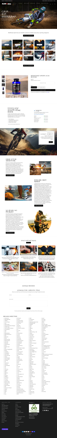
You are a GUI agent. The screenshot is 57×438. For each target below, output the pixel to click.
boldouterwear (7, 344)
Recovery (30, 256)
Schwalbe (31, 382)
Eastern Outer (7, 381)
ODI (30, 329)
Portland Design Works (34, 348)
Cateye (6, 356)
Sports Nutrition (17, 272)
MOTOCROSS (32, 3)
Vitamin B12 (8, 273)
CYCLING (20, 3)
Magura (18, 377)
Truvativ (43, 360)
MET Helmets (19, 382)
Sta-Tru (43, 323)
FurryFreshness (19, 333)
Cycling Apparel (50, 272)
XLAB (43, 387)
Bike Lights (7, 256)
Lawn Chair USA (20, 369)
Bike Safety (10, 256)
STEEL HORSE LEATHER (46, 325)
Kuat (18, 367)
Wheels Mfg (44, 382)
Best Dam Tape (7, 339)
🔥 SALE (14, 4)
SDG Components (33, 384)
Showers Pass (32, 389)
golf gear (48, 196)
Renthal (31, 366)
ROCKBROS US (32, 372)
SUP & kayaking (39, 194)
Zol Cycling (44, 391)
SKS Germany (32, 392)
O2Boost (31, 328)
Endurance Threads (8, 387)
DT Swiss (6, 379)
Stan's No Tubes (45, 324)
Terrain (34, 273)
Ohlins (31, 330)
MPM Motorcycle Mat (20, 390)
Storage (31, 273)
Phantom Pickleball (33, 343)
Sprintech (43, 320)
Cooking (28, 272)
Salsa (30, 377)
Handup (18, 344)
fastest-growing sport (49, 256)
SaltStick (31, 381)
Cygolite (6, 370)
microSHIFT (19, 385)
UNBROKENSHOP (45, 364)
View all (28, 242)
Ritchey (31, 370)
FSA (17, 331)
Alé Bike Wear (7, 326)
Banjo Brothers (7, 333)
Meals (24, 273)
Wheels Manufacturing (46, 381)
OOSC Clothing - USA (33, 331)
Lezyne (18, 370)
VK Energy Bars (12, 273)
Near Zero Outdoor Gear (34, 321)
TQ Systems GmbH (45, 355)
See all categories (28, 35)
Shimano (31, 387)
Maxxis (18, 381)
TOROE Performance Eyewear (47, 354)
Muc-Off (31, 320)
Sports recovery (33, 256)
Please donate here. (32, 417)
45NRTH (6, 320)
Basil (5, 335)
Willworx (43, 385)
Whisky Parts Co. (45, 384)
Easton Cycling (7, 382)
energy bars (6, 272)
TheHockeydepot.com (46, 348)
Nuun (30, 326)
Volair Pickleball (45, 374)
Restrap (31, 367)
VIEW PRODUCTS (10, 175)
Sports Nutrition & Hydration (19, 422)
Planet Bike (31, 345)
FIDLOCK (18, 325)
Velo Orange (44, 367)
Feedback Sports (20, 321)
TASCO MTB (44, 339)
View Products (38, 205)
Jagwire (18, 356)
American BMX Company (9, 328)
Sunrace (43, 329)
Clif (5, 361)
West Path (44, 380)
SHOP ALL (15, 3)
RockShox (31, 375)
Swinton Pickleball (45, 334)
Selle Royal (31, 386)
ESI (5, 392)
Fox (17, 329)
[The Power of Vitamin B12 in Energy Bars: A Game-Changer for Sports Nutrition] (10, 266)
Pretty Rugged (32, 350)
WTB (43, 386)
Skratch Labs (32, 391)
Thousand (44, 349)
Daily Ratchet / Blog (5, 406)
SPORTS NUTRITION (44, 3)
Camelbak (6, 351)
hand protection (51, 273)
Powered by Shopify (28, 434)
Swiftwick (43, 333)
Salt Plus (31, 380)
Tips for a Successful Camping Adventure (28, 275)
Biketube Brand (7, 340)
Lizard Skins (19, 371)
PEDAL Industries (33, 340)
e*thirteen (6, 380)
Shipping (32, 80)
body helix (6, 341)
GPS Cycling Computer (44, 273)
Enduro (6, 389)
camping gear (47, 189)
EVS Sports (19, 318)
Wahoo (43, 377)
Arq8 (5, 330)
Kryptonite (19, 364)
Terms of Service (4, 416)
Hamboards (19, 339)
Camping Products (7, 19)
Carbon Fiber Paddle (43, 256)
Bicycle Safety (41, 272)
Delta (6, 371)
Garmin (18, 335)
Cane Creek (7, 354)
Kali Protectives (19, 360)
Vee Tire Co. (44, 366)
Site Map (3, 422)
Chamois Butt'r (7, 359)
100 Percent (7, 318)
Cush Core (6, 369)
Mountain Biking (45, 274)
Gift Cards (3, 409)
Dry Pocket (6, 377)
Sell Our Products (4, 420)
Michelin (18, 384)
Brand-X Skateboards (8, 349)
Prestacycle (32, 349)
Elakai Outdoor (7, 385)
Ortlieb (31, 333)
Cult (5, 367)
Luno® (18, 375)
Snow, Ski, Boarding (18, 406)
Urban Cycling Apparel (46, 365)
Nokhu (31, 325)
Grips (48, 273)
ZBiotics (43, 389)
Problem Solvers (32, 354)
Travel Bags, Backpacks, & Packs (20, 416)
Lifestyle (53, 256)
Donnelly (6, 375)
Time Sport (44, 351)
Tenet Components (45, 341)
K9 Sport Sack (19, 359)
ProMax (31, 355)
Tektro (43, 340)
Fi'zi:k (18, 324)
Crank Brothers (7, 365)
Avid (5, 331)
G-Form (18, 334)
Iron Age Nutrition (20, 354)
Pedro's (31, 341)
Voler (43, 375)
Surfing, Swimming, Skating (19, 412)
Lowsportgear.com (20, 374)
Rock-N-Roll (32, 371)
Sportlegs (43, 319)
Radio (31, 360)
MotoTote (18, 387)
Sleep (25, 273)
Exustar (18, 319)
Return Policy (4, 413)
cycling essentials (39, 188)
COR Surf (6, 364)
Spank (43, 318)
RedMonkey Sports (37, 184)
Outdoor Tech (32, 336)
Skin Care (16, 420)
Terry (43, 344)
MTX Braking (32, 319)
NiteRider (31, 324)
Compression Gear (45, 272)
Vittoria (43, 371)
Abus (5, 323)
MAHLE (18, 379)
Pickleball (16, 415)
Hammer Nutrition (20, 340)
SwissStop (44, 335)
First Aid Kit (30, 272)
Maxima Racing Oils (20, 380)
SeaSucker (31, 385)
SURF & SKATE (26, 3)
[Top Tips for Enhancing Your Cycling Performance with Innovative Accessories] (46, 266)
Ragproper (31, 362)
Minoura (18, 386)
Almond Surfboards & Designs (10, 325)
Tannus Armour (44, 338)
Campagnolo (7, 353)
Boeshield (6, 343)
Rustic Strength (32, 376)
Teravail (43, 343)
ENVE (6, 390)
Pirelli (30, 344)
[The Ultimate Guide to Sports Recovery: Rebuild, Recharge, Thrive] (28, 250)
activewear (46, 195)
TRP (42, 359)
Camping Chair (24, 272)
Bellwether (6, 336)
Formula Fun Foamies (21, 328)
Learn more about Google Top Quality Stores (14, 124)
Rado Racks (32, 361)
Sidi (30, 390)
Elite (5, 386)
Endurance (3, 272)
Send (28, 308)
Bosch (6, 345)
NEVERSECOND (32, 323)
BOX (5, 348)
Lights (13, 256)
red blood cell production (11, 272)
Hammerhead (19, 341)
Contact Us (3, 419)
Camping (21, 272)
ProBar (31, 353)
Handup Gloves (19, 345)
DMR (5, 374)
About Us (3, 404)
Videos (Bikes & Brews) (5, 405)
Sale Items (16, 426)
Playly (31, 346)
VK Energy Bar (44, 372)
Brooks (6, 350)
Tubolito (43, 362)
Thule (43, 350)
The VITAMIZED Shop (45, 346)
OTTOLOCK (32, 334)
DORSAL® (6, 376)
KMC (18, 362)
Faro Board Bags (20, 320)
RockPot (31, 374)
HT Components (20, 351)
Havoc (18, 346)
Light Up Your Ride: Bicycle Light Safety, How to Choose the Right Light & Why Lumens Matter (10, 258)
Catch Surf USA (7, 355)
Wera (43, 379)
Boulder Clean (7, 346)
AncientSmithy (7, 329)
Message (11, 299)
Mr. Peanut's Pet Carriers (21, 391)
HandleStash (19, 343)
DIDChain (6, 372)
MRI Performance (20, 392)
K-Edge (18, 357)
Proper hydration (50, 274)
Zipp (43, 390)
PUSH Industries (32, 356)
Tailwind (43, 336)
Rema (31, 365)
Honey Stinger (19, 349)
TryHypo (43, 361)
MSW (30, 318)
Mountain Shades (20, 389)
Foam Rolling (23, 256)
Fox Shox (18, 330)
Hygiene (22, 273)
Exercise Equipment (18, 419)
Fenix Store (19, 323)
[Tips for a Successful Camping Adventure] (28, 266)
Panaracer (31, 338)
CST (5, 366)
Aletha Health (7, 324)
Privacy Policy (4, 415)
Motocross (16, 413)
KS (17, 365)
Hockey (16, 408)
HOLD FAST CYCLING (21, 348)
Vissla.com (44, 370)
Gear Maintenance (34, 272)
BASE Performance (8, 334)
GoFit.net (18, 336)
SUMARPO (44, 328)
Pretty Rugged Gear (33, 351)
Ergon (6, 391)
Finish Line (19, 326)
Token (43, 353)
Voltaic (43, 376)
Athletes (40, 256)
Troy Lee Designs (45, 357)
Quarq (31, 357)
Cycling (16, 404)
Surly (43, 331)
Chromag (6, 360)
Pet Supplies (17, 423)
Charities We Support (5, 408)
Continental (7, 362)
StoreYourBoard (45, 326)
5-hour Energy (7, 321)
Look (18, 372)
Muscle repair (26, 256)
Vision (43, 369)
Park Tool (31, 339)
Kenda (18, 361)
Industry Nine (19, 353)
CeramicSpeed (7, 357)
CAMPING (38, 3)
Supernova (44, 330)
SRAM (43, 321)
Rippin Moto (32, 369)
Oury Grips (31, 335)
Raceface (31, 359)
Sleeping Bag (28, 273)
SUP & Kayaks (17, 409)
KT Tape (18, 366)
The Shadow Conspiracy (46, 345)
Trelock (43, 356)
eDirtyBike (6, 384)
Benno (6, 338)
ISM (17, 355)
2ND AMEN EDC (7, 319)
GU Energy (19, 338)
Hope (18, 350)
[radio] (34, 87)
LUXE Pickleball (20, 376)
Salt (30, 379)
